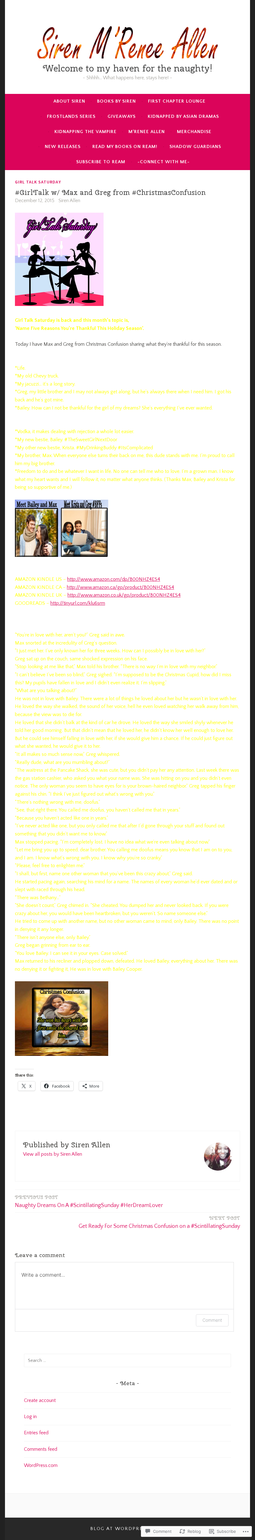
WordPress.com (41, 1465)
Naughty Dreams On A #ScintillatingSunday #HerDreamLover (89, 1201)
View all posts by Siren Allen (52, 1154)
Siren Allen (69, 200)
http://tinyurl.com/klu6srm (77, 603)
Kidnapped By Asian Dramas (183, 116)
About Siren (69, 101)
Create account (40, 1400)
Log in (30, 1416)
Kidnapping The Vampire (85, 131)
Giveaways (122, 116)
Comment (212, 1320)
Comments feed (40, 1449)
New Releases (63, 146)
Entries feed (36, 1433)
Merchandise (194, 131)
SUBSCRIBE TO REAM (100, 161)
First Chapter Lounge (177, 101)
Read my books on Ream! (124, 146)
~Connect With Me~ (163, 161)
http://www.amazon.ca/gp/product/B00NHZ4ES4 (120, 587)
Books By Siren (116, 101)
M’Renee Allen (146, 131)
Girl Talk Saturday (38, 182)
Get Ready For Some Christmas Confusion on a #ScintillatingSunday (159, 1222)
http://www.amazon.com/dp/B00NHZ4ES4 (113, 579)
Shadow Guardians (195, 146)
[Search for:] (127, 1360)
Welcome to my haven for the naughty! (127, 68)
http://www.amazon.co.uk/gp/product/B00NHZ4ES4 (124, 595)
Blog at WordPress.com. (127, 1528)
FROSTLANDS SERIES (71, 116)
